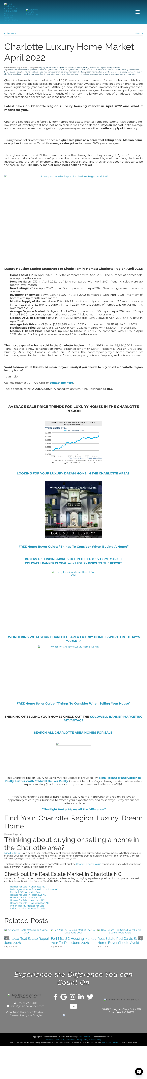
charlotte (13, 70)
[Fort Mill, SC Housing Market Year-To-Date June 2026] (73, 930)
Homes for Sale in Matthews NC (28, 894)
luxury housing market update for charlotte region (39, 74)
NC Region (101, 67)
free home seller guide (53, 72)
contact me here (61, 382)
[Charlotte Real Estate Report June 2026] (27, 930)
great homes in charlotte (74, 72)
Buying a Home (46, 67)
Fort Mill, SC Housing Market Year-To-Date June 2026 (73, 940)
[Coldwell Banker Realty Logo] (34, 9)
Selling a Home (113, 67)
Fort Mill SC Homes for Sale (25, 892)
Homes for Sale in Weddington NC (29, 903)
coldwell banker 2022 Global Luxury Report (116, 70)
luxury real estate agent (100, 74)
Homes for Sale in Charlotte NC (27, 886)
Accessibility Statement (64, 1039)
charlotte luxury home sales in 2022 (33, 70)
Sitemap (49, 1039)
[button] (6, 938)
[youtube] (73, 1006)
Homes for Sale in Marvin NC (26, 897)
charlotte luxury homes (59, 70)
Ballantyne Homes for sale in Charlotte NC (34, 889)
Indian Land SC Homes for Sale (27, 908)
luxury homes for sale (111, 72)
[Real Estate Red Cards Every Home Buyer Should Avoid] (120, 930)
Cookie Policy (95, 1039)
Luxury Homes (89, 67)
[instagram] (72, 997)
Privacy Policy (82, 1039)
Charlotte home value (88, 864)
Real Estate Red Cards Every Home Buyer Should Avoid (120, 940)
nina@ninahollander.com (27, 1006)
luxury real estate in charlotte (123, 74)
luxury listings (67, 74)
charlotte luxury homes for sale (83, 70)
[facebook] (55, 997)
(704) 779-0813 (27, 1003)
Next (137, 33)
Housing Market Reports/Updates (67, 67)
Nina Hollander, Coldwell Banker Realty (27, 1014)
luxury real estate (81, 74)
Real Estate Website (109, 1042)
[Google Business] (63, 997)
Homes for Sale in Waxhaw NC (27, 900)
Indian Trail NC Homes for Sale (27, 905)
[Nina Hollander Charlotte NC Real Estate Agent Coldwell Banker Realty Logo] (12, 4)
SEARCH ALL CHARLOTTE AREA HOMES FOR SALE (73, 732)
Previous (12, 33)
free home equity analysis (32, 72)
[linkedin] (81, 997)
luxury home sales (94, 72)
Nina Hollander (12, 853)
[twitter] (90, 997)
